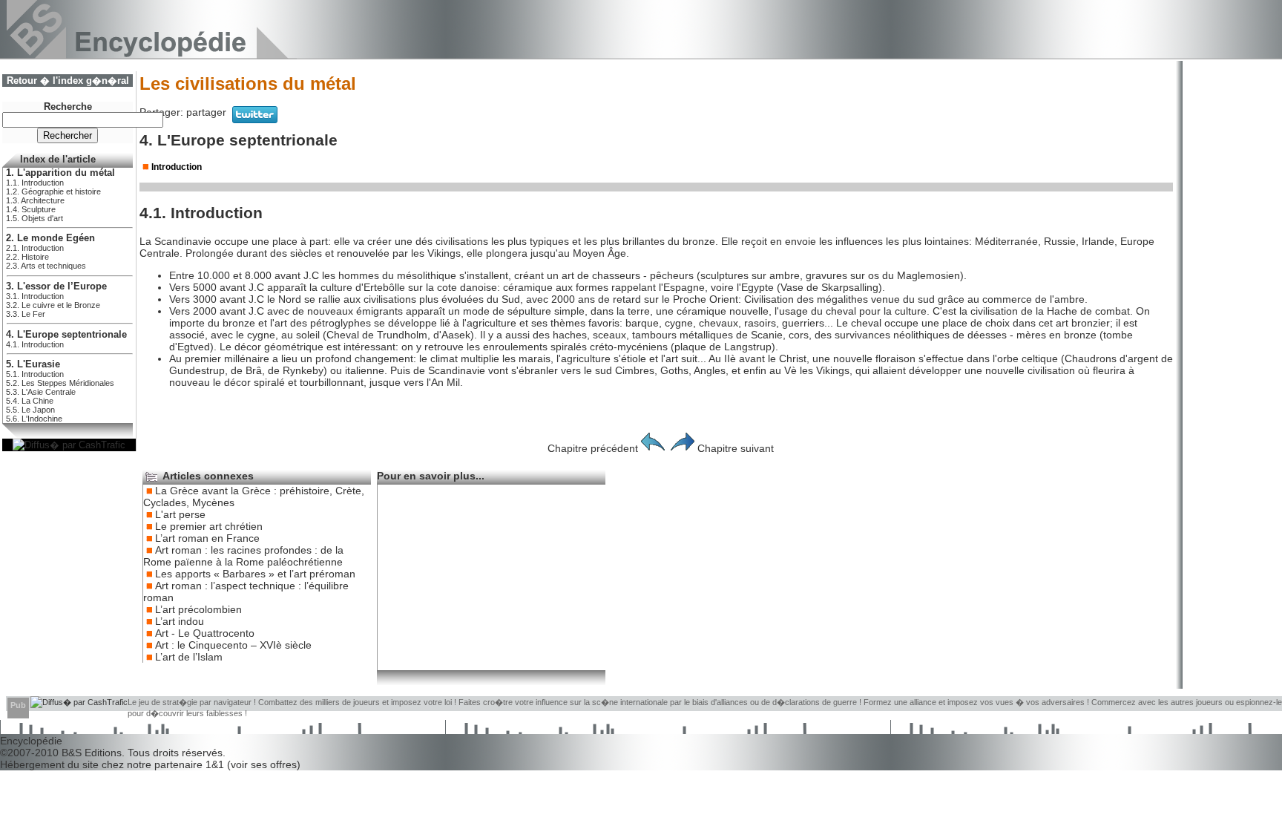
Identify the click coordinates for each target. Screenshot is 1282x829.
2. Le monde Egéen (50, 238)
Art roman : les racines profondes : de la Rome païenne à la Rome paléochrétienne (243, 556)
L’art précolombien (198, 609)
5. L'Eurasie (33, 364)
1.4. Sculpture (31, 209)
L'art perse (180, 514)
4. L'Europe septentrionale (66, 335)
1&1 (216, 764)
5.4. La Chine (29, 400)
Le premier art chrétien (209, 526)
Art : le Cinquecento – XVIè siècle (233, 645)
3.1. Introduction (35, 296)
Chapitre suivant (735, 448)
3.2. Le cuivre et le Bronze (53, 305)
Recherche (68, 107)
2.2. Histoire (27, 256)
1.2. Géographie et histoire (53, 191)
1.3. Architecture (35, 200)
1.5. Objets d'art (34, 218)
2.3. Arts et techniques (46, 265)
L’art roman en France (207, 538)
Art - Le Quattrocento (204, 633)
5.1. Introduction (35, 374)
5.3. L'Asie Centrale (41, 391)
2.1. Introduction (35, 247)
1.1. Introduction (35, 182)
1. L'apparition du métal (60, 173)
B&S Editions (92, 752)
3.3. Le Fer (25, 313)
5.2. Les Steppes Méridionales (60, 383)
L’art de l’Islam (189, 657)
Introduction (176, 167)
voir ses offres (264, 764)
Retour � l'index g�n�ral (68, 81)
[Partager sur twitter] (254, 119)
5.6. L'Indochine (34, 418)
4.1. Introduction (35, 344)
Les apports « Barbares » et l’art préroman (255, 574)
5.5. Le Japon (30, 409)
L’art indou (179, 621)
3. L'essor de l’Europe (56, 286)
